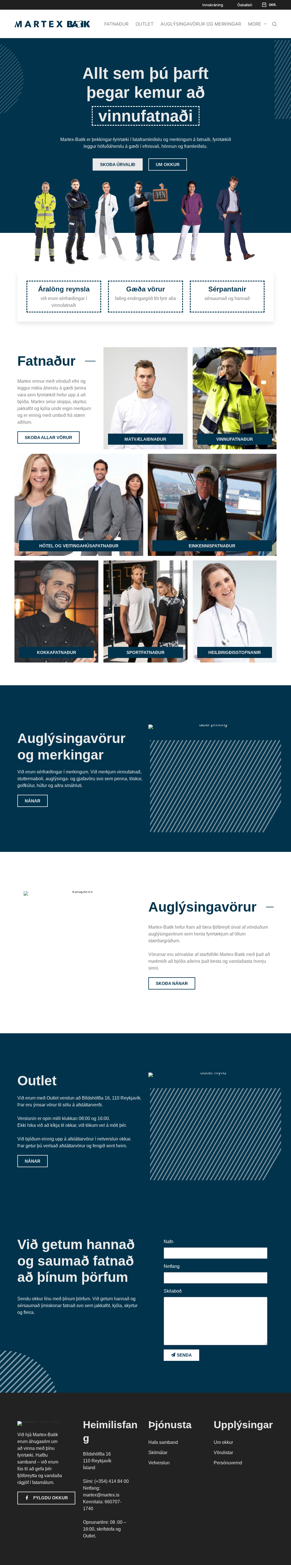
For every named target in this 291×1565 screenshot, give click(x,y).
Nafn (168, 1241)
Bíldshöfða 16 (97, 1454)
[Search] (274, 24)
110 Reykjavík (97, 1460)
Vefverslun (159, 1462)
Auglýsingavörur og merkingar (201, 24)
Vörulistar (223, 1452)
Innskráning (212, 5)
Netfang (172, 1266)
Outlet (144, 24)
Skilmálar (157, 1452)
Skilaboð (173, 1291)
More (254, 24)
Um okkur (223, 1442)
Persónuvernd (228, 1462)
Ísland (89, 1467)
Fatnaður (116, 24)
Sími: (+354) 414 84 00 (106, 1481)
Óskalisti (244, 5)
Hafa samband (163, 1442)
